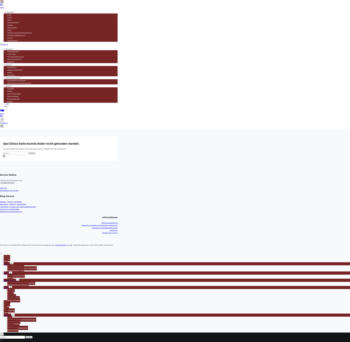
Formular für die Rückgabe (9, 209)
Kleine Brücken (11, 75)
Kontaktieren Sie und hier (9, 191)
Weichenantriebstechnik (13, 99)
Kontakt (9, 14)
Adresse (9, 20)
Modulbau (9, 91)
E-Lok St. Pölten (11, 54)
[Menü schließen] (1, 253)
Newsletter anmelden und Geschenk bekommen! (100, 225)
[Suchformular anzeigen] (2, 1)
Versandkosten (61, 245)
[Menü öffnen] (2, 120)
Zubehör (6, 288)
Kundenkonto (21, 204)
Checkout (12, 204)
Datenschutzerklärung (13, 22)
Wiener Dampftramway (13, 51)
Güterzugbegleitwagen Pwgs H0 (15, 56)
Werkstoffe (10, 101)
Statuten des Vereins (12, 40)
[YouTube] (2, 111)
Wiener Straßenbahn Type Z (14, 59)
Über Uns (3, 188)
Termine (9, 30)
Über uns (9, 17)
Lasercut (6, 273)
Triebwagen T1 (11, 62)
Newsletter (10, 25)
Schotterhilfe (10, 88)
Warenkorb (4, 204)
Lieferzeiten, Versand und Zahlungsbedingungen (19, 32)
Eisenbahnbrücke (11, 67)
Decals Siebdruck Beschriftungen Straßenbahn (19, 83)
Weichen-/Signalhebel (13, 96)
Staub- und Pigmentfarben (14, 93)
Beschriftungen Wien (10, 280)
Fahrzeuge (7, 264)
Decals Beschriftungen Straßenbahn (16, 80)
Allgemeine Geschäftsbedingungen (16, 35)
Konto (2, 8)
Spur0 (7, 104)
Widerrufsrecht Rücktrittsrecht (11, 212)
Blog (6, 106)
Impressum (10, 38)
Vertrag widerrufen (12, 27)
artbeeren (9, 72)
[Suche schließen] (2, 334)
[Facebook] (0, 111)
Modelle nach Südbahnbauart (14, 70)
